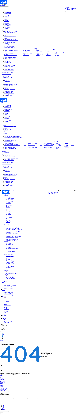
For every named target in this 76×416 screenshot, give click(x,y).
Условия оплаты (2, 380)
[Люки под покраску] (12, 124)
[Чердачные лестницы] (10, 75)
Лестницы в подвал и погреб (10, 256)
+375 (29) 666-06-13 (68, 7)
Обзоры (1, 386)
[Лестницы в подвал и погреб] (10, 73)
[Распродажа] (10, 96)
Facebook (4, 333)
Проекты (5, 291)
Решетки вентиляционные (10, 266)
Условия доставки (3, 381)
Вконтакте (4, 334)
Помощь (1, 383)
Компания (5, 307)
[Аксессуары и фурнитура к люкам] (10, 71)
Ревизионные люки (8, 246)
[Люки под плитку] (10, 9)
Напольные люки (8, 226)
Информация (2, 379)
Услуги (5, 284)
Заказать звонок (6, 322)
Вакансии (1, 377)
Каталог (5, 194)
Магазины (1, 378)
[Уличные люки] (12, 150)
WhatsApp (3, 409)
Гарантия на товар (3, 382)
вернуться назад (44, 356)
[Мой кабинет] (58, 190)
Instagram (4, 335)
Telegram (4, 336)
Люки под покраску (9, 217)
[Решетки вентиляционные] (10, 82)
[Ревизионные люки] (10, 63)
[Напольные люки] (10, 37)
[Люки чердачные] (10, 86)
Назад (10, 193)
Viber (4, 337)
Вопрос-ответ (2, 384)
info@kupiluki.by (2, 5)
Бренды (1, 385)
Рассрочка (7, 301)
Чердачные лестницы (9, 259)
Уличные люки (8, 242)
